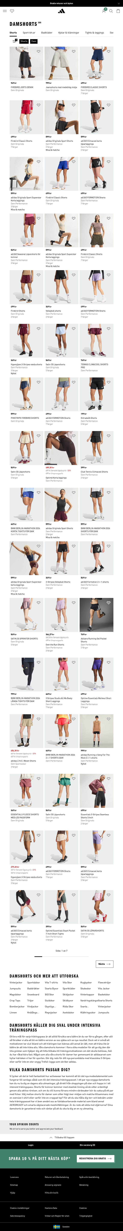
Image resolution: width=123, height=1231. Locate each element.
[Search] (111, 11)
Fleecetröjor (104, 983)
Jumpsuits (15, 989)
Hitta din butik (51, 1193)
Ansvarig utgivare (53, 1185)
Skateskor (85, 989)
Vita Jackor (104, 989)
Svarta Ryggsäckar (86, 1007)
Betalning (83, 1185)
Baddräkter (33, 989)
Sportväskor (33, 983)
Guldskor (50, 1001)
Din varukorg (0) (87, 1145)
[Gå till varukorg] (118, 11)
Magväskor (15, 995)
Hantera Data (51, 1208)
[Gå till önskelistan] (12, 11)
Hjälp (12, 1193)
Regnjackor (51, 1013)
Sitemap (14, 1185)
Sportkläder (69, 989)
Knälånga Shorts (32, 1013)
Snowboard (33, 995)
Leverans (14, 1177)
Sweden (66, 1227)
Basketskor (104, 995)
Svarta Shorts (105, 1001)
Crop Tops (15, 1001)
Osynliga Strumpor (50, 1007)
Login (30, 1145)
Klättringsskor (88, 1013)
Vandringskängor (89, 1001)
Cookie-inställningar (19, 1208)
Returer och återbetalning (57, 1177)
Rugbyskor (86, 983)
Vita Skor (67, 983)
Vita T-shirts (51, 983)
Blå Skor (49, 995)
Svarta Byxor (51, 989)
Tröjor (30, 1001)
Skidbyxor (68, 1001)
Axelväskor (68, 1013)
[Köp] (61, 12)
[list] (61, 33)
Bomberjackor (17, 1007)
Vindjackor (32, 1007)
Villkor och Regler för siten (57, 1216)
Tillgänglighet (85, 1216)
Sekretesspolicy (17, 1216)
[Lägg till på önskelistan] (38, 52)
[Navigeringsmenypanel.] (4, 11)
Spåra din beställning (89, 1177)
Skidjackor (68, 995)
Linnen (13, 1013)
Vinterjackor (16, 983)
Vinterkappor (87, 995)
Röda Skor (68, 1007)
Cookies (83, 1208)
